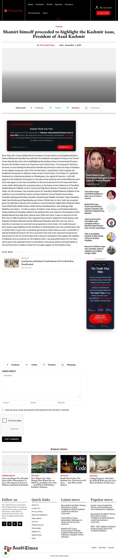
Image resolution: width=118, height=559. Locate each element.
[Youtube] (20, 524)
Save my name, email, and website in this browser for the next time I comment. (37, 410)
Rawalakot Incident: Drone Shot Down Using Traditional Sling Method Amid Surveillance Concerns (73, 509)
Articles (59, 27)
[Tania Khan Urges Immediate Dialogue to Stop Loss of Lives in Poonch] (100, 167)
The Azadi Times (47, 45)
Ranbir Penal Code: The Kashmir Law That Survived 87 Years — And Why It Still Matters (73, 481)
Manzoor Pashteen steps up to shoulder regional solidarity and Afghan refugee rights (95, 249)
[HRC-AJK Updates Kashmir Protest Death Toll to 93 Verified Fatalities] (111, 237)
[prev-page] (106, 152)
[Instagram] (9, 524)
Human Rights (8, 475)
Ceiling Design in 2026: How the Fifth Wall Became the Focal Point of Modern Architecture (103, 480)
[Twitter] (14, 524)
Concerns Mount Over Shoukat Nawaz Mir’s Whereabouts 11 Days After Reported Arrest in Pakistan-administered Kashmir (15, 481)
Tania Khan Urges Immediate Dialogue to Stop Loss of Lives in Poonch (100, 178)
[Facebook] (4, 524)
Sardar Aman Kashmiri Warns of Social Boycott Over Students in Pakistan (102, 507)
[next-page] (111, 152)
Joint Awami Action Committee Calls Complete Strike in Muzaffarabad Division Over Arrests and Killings (95, 223)
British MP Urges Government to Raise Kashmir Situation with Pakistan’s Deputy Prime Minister (94, 208)
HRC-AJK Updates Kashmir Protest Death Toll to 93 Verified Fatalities (94, 237)
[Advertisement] (41, 296)
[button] (58, 19)
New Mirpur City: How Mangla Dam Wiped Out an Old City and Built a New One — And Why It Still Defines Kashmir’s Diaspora (44, 482)
